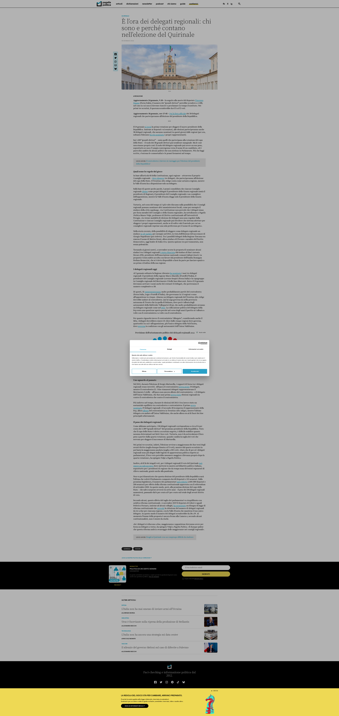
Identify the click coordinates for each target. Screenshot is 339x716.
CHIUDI (215, 691)
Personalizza (168, 371)
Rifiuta (144, 371)
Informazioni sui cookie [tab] (196, 349)
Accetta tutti (195, 371)
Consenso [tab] (143, 349)
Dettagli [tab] (169, 349)
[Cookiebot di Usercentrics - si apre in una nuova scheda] (199, 343)
